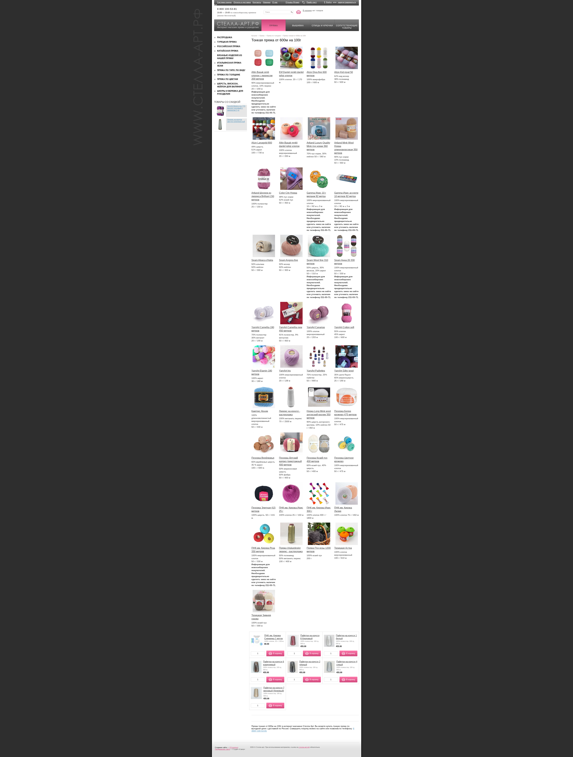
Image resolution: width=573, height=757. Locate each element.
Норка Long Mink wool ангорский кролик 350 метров (319, 414)
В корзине (307, 10)
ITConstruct (233, 747)
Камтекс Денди (259, 411)
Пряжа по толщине (228, 74)
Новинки (266, 2)
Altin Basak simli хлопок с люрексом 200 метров (261, 75)
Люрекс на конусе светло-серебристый (236, 120)
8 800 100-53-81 (227, 8)
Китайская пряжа (227, 51)
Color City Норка (288, 193)
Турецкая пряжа (227, 42)
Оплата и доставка (242, 2)
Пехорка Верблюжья (262, 458)
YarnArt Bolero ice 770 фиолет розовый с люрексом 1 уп (236, 108)
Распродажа (224, 37)
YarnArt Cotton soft (344, 327)
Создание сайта (221, 747)
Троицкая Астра (343, 548)
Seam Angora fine (288, 260)
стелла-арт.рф (304, 747)
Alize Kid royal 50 (343, 72)
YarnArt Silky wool (344, 370)
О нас (275, 2)
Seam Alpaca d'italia (262, 260)
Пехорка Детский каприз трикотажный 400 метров (290, 461)
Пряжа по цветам (227, 79)
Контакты (257, 2)
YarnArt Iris (285, 370)
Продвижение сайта (222, 749)
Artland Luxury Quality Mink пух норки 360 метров (318, 146)
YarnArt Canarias (316, 327)
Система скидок (224, 2)
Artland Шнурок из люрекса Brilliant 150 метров (262, 196)
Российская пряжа (228, 46)
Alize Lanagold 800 (261, 142)
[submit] (291, 12)
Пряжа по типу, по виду (231, 70)
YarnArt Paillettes (316, 370)
